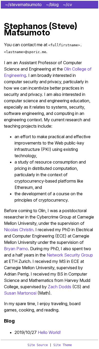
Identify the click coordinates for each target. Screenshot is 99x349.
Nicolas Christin (18, 229)
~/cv (67, 4)
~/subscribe (82, 19)
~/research (58, 12)
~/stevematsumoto (23, 4)
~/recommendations (24, 12)
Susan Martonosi (20, 293)
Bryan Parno (16, 248)
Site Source (37, 345)
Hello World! (49, 332)
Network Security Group (70, 255)
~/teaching (15, 19)
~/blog (52, 4)
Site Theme (62, 345)
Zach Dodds (59, 286)
